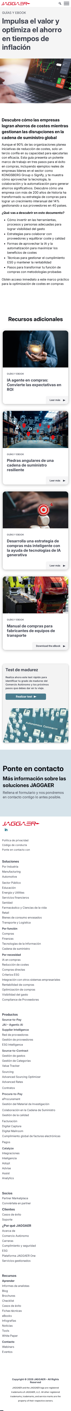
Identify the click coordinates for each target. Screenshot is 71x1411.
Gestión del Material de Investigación (25, 1104)
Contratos (8, 1088)
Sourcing (8, 1071)
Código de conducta (14, 845)
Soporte (7, 1219)
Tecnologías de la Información (21, 943)
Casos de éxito (11, 1214)
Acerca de (8, 1230)
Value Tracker (11, 1065)
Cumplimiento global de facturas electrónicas (31, 1136)
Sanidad (7, 902)
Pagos (6, 1142)
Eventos (7, 1352)
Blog (5, 1291)
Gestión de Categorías (16, 1060)
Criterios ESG (10, 974)
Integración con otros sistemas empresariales (31, 979)
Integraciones (10, 1153)
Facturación (9, 1121)
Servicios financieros (15, 897)
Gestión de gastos (13, 1055)
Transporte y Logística (16, 922)
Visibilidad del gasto (15, 994)
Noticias (7, 1325)
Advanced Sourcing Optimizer (21, 1077)
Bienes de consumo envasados (22, 917)
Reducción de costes (15, 964)
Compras (8, 933)
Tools (5, 1330)
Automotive (9, 876)
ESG (5, 1250)
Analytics (8, 1178)
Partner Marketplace (15, 1198)
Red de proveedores (15, 1034)
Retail (5, 912)
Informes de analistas (15, 1286)
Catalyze (8, 1148)
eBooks (7, 1315)
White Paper (10, 1335)
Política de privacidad (15, 840)
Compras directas (13, 969)
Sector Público (11, 882)
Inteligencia (9, 1158)
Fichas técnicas (12, 1310)
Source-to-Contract (15, 1050)
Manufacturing (11, 871)
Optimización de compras (18, 989)
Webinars (8, 1346)
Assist (6, 1173)
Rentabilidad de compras (18, 984)
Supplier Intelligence (15, 1029)
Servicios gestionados (16, 1260)
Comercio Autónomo (15, 1235)
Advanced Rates (12, 1082)
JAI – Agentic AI (12, 1024)
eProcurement (11, 1099)
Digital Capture (11, 1126)
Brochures (8, 1295)
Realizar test (24, 696)
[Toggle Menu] (66, 3)
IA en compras (11, 959)
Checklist (8, 1300)
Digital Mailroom (12, 1131)
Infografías (9, 1320)
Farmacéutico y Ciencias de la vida (24, 907)
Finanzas (7, 938)
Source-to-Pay (11, 1019)
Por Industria (10, 866)
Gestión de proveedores (17, 1039)
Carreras (7, 1241)
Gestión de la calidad (15, 1115)
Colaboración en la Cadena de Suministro (28, 1110)
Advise (6, 1168)
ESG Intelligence (12, 1044)
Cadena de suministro (16, 948)
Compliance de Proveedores (20, 999)
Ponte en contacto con (16, 849)
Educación (9, 887)
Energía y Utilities (13, 892)
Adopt (6, 1163)
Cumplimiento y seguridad (19, 1245)
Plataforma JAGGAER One (19, 1255)
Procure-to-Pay (12, 1094)
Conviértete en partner (16, 1203)
